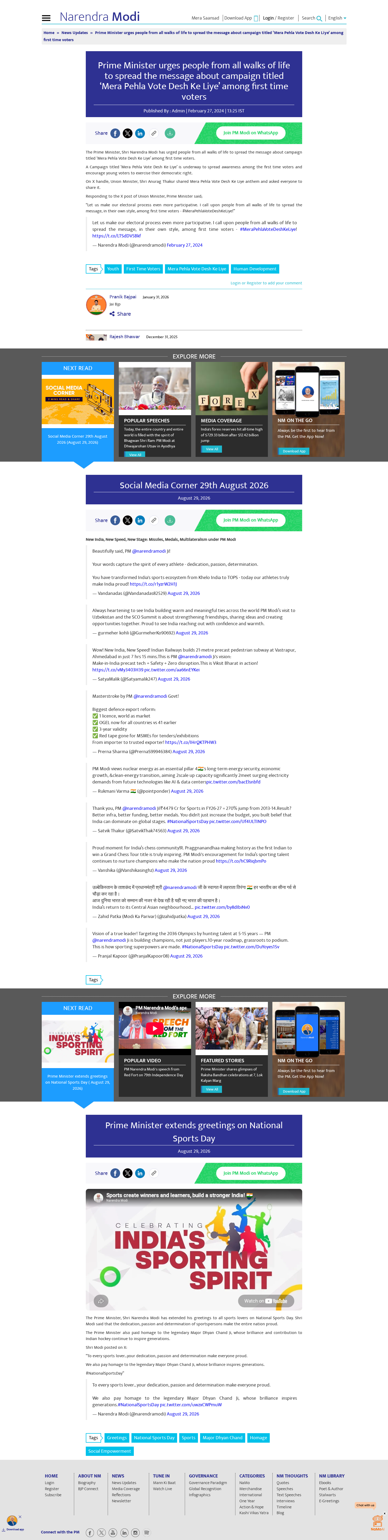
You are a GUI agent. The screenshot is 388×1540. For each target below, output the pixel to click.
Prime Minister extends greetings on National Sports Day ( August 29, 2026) (77, 1082)
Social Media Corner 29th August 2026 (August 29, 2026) (77, 439)
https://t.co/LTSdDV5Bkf (116, 236)
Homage (258, 1438)
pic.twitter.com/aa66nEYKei (172, 670)
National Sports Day (154, 1438)
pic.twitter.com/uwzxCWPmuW (191, 1405)
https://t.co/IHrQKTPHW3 (190, 742)
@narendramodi (149, 551)
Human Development (255, 269)
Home (49, 32)
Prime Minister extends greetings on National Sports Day (194, 1132)
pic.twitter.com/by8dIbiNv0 (222, 907)
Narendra (100, 17)
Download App (294, 451)
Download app (15, 1529)
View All (135, 455)
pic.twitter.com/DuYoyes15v (251, 947)
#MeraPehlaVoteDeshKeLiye (268, 229)
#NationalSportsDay (187, 821)
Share (123, 314)
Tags (93, 269)
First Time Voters (143, 269)
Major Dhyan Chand (223, 1438)
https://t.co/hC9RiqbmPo (241, 861)
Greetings (117, 1438)
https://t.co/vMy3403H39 (117, 670)
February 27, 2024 (185, 245)
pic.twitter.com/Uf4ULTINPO (237, 821)
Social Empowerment (109, 1451)
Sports (188, 1438)
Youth (113, 269)
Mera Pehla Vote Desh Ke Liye (197, 269)
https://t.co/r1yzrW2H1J (153, 584)
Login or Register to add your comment (266, 283)
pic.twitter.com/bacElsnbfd (233, 782)
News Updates (75, 32)
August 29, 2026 (184, 593)
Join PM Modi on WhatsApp (251, 133)
